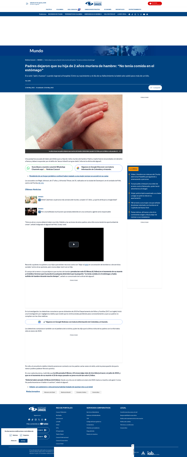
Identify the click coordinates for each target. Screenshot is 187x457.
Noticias (15, 435)
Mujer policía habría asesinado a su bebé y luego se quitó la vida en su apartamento (146, 195)
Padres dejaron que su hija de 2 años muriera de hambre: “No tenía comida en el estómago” (70, 60)
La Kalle (58, 421)
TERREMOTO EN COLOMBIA (73, 14)
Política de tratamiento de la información (131, 418)
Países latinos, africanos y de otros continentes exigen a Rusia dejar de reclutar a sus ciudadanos (144, 214)
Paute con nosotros (92, 434)
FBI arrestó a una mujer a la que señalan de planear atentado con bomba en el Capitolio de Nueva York (145, 205)
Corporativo (123, 428)
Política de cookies (125, 421)
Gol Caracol (59, 418)
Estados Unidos (81, 392)
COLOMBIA (59, 9)
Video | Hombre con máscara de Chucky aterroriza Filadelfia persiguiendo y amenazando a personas (145, 176)
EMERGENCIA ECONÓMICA (93, 14)
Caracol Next (59, 443)
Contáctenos (90, 425)
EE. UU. (41, 183)
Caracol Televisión (61, 412)
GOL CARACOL (72, 9)
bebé (86, 264)
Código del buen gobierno (94, 421)
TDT (88, 418)
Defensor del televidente (93, 415)
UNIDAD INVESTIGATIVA (92, 9)
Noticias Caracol (30, 60)
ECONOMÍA (107, 9)
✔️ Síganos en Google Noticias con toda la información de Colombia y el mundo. (75, 322)
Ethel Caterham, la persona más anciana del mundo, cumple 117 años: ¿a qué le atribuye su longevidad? (79, 200)
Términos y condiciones (127, 425)
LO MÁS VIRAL (121, 14)
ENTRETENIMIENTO (135, 9)
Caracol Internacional (62, 437)
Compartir (155, 87)
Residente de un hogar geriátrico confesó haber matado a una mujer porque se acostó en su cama (68, 176)
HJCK (57, 425)
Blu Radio (59, 415)
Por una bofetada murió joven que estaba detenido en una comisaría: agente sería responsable (76, 212)
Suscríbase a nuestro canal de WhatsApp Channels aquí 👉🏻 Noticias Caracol (48, 168)
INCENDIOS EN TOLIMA (55, 14)
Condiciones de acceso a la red (128, 412)
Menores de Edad (49, 392)
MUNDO (39, 60)
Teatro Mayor (60, 434)
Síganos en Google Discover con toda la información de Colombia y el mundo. (97, 168)
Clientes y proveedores (93, 428)
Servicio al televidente (93, 412)
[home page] (93, 3)
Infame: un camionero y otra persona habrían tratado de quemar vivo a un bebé (61, 387)
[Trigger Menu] (27, 3)
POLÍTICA (49, 9)
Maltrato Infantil (65, 392)
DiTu (57, 428)
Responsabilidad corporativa (128, 415)
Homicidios (95, 392)
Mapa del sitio (90, 431)
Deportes (26, 435)
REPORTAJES (120, 9)
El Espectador (60, 431)
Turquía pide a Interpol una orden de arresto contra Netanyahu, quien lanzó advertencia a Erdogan (145, 186)
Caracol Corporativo (62, 440)
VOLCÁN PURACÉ (109, 14)
